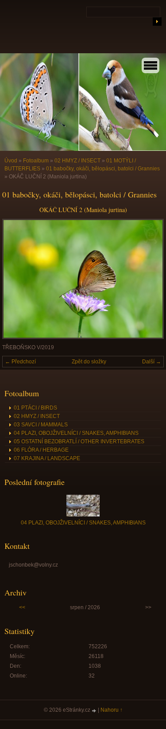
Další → (151, 362)
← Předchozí (20, 362)
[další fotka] (149, 279)
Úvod (10, 161)
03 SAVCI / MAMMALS (41, 425)
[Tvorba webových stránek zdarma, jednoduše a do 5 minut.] (95, 711)
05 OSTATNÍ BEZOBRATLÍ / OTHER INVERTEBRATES (79, 441)
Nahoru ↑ (111, 710)
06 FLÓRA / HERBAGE (41, 450)
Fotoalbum (36, 161)
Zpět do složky (89, 362)
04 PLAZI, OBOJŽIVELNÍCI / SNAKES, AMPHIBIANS (76, 433)
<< (22, 607)
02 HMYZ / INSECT (77, 161)
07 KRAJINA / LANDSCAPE (47, 458)
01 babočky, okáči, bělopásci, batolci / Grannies (103, 169)
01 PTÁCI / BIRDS (35, 408)
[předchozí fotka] (17, 279)
